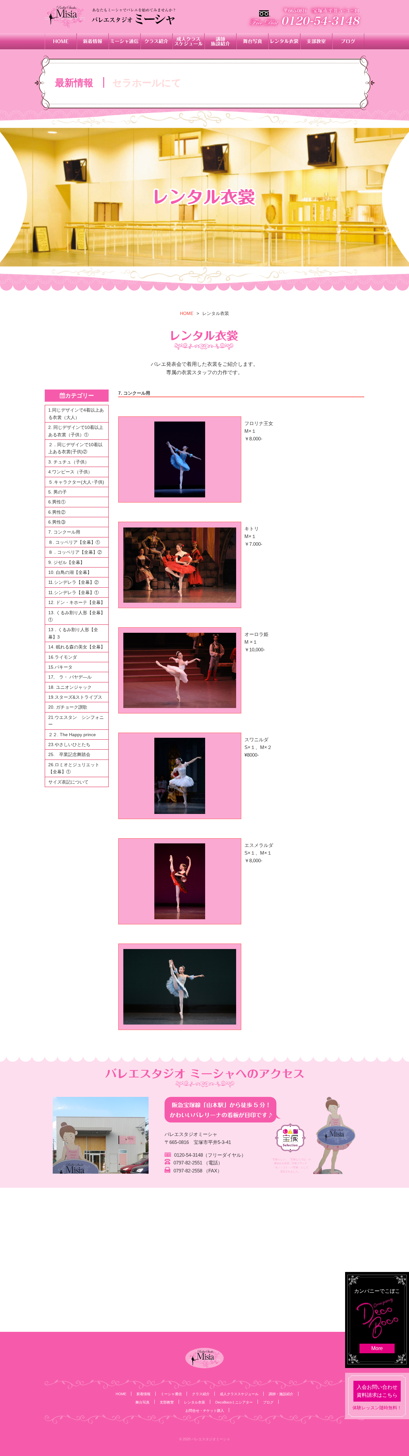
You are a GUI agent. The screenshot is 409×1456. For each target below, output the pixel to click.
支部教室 (167, 1402)
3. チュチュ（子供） (68, 461)
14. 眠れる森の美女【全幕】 (76, 646)
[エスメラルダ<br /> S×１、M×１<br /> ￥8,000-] (180, 881)
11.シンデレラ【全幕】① (73, 592)
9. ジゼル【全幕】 (66, 562)
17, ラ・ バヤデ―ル (70, 677)
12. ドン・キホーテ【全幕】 (76, 602)
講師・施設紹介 (281, 1394)
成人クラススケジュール (239, 1394)
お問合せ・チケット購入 (204, 1410)
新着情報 (143, 1394)
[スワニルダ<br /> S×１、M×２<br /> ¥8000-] (180, 775)
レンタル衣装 (194, 1402)
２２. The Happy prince (72, 734)
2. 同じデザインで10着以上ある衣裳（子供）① (75, 431)
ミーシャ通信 (171, 1394)
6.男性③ (57, 522)
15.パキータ (60, 667)
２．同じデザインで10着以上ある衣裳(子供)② (75, 448)
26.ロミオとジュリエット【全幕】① (73, 768)
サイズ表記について (68, 781)
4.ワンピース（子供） (70, 471)
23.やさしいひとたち (69, 744)
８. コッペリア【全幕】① (74, 542)
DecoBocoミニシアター (234, 1402)
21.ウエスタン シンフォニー (76, 721)
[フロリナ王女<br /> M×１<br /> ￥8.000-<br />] (180, 459)
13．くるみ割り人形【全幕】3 (73, 633)
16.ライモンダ (62, 657)
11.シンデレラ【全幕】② (73, 582)
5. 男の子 (57, 492)
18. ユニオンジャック (70, 687)
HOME (186, 313)
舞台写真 (142, 1402)
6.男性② (57, 512)
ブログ (268, 1402)
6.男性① (57, 501)
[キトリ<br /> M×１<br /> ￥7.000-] (180, 564)
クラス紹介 (201, 1394)
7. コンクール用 (64, 532)
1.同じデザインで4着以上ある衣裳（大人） (76, 413)
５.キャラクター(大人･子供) (76, 482)
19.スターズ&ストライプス (75, 697)
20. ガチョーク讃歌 (67, 707)
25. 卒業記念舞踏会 (69, 754)
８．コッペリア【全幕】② (75, 552)
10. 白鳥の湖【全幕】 (70, 572)
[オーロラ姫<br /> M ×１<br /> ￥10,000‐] (180, 670)
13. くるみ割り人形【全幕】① (76, 616)
